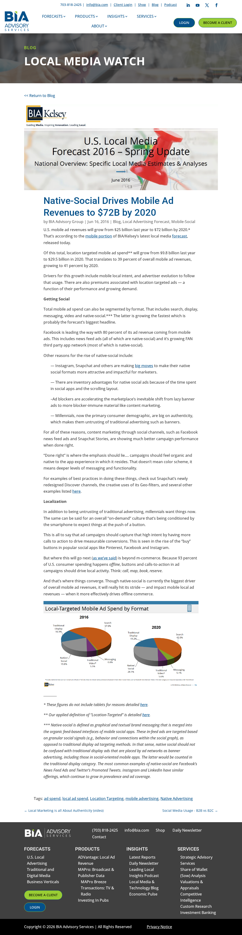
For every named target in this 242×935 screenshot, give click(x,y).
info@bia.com (97, 4)
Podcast (170, 4)
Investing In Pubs (93, 900)
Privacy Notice (159, 926)
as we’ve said (104, 558)
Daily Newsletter (187, 830)
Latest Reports (142, 857)
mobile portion (98, 236)
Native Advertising (176, 798)
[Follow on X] (207, 5)
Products (85, 16)
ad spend (52, 798)
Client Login (123, 4)
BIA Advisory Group (66, 221)
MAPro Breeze (93, 881)
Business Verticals (43, 881)
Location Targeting (107, 798)
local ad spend (75, 798)
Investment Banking (198, 912)
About (97, 26)
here (76, 491)
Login (184, 22)
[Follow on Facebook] (216, 5)
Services (145, 16)
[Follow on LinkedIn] (188, 5)
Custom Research (196, 906)
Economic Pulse (143, 894)
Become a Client (217, 22)
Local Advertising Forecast (146, 221)
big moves (144, 365)
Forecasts (52, 16)
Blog (155, 4)
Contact (99, 836)
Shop (142, 4)
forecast (179, 236)
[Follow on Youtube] (197, 5)
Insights (116, 16)
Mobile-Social (183, 221)
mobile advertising (142, 798)
